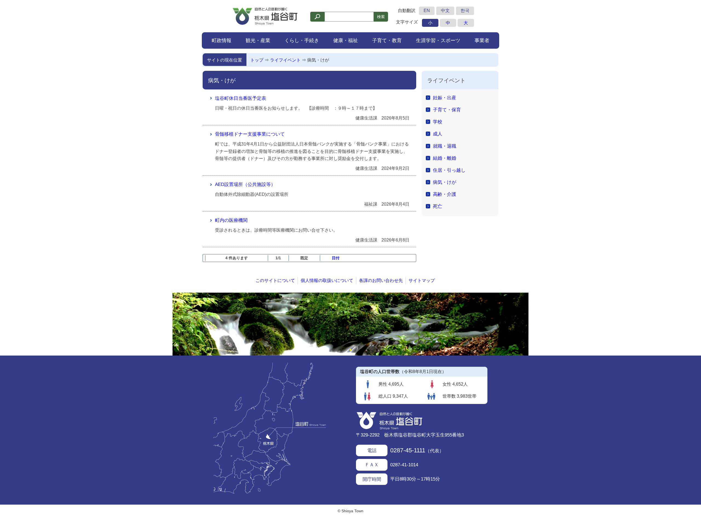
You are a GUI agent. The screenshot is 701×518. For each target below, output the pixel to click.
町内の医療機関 (231, 220)
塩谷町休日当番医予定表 (240, 98)
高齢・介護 (444, 194)
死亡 (437, 206)
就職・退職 (444, 146)
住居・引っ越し (449, 170)
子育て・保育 (447, 109)
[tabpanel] (350, 324)
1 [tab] (350, 350)
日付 (336, 258)
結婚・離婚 (444, 158)
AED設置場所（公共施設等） (245, 184)
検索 (381, 16)
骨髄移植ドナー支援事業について (250, 134)
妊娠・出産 (444, 97)
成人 (437, 133)
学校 (437, 121)
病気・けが (318, 60)
